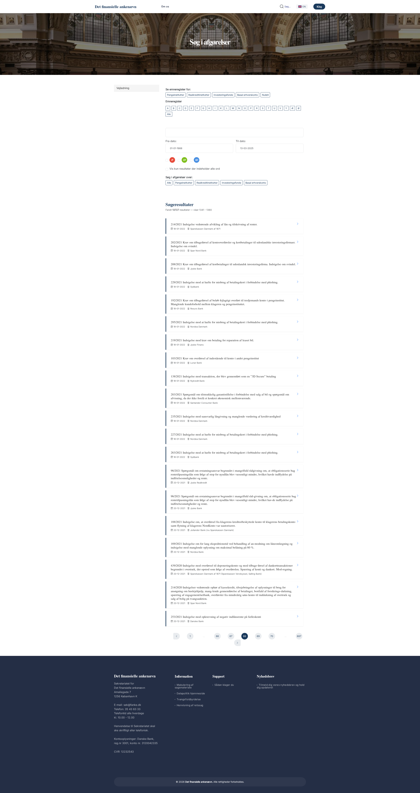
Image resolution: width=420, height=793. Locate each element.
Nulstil (265, 94)
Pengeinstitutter (175, 94)
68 (244, 636)
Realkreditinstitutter (198, 94)
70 (271, 636)
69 (258, 636)
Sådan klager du (224, 684)
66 (217, 636)
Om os (165, 6)
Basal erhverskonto (247, 94)
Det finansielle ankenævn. (199, 781)
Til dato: (241, 141)
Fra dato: (171, 141)
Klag (319, 6)
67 (231, 636)
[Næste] (237, 642)
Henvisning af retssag (190, 705)
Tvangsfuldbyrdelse (189, 699)
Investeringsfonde (223, 94)
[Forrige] (176, 636)
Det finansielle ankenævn (115, 6)
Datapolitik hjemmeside (191, 693)
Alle (169, 114)
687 (299, 636)
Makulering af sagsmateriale (184, 686)
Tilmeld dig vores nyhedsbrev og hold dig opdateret (280, 686)
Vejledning (122, 88)
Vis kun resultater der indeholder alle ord (194, 168)
